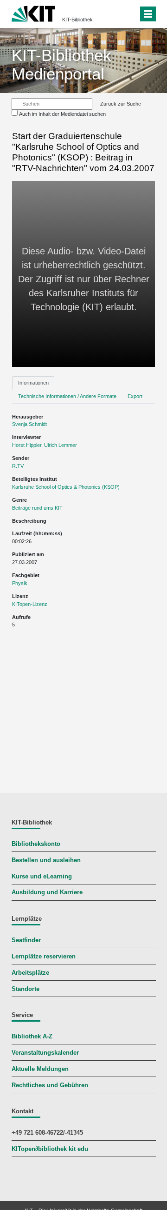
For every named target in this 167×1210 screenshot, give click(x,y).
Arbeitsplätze (30, 973)
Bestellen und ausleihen (46, 860)
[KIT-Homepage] (34, 13)
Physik (19, 583)
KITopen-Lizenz (29, 604)
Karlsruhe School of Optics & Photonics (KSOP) (66, 487)
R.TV (18, 466)
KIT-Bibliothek (77, 19)
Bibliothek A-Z (32, 1036)
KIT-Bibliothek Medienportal (61, 64)
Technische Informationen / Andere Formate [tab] (67, 396)
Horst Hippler (26, 445)
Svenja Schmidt (29, 424)
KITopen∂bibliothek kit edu (50, 1149)
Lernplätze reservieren (44, 956)
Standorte (25, 989)
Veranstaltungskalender (45, 1053)
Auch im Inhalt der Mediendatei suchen (62, 114)
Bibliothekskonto (36, 844)
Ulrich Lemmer (60, 445)
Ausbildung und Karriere (47, 892)
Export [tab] (135, 396)
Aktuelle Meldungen (40, 1069)
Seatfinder (26, 940)
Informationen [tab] (33, 383)
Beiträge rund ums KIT (37, 508)
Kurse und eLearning (42, 876)
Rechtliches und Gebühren (50, 1085)
